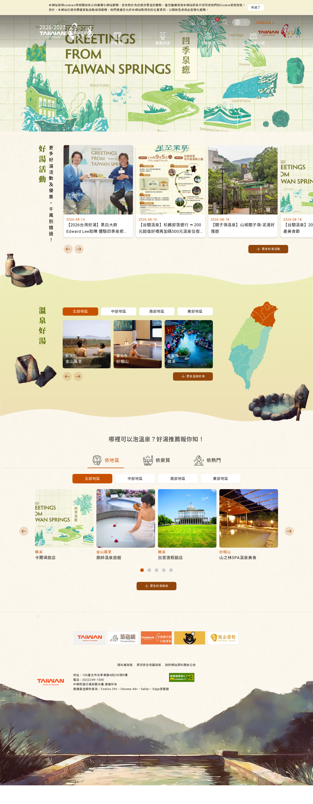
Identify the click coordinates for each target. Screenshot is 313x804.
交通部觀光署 (50, 682)
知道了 (255, 7)
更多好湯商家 (159, 586)
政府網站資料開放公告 (180, 665)
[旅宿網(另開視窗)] (123, 638)
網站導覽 (203, 22)
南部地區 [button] (177, 478)
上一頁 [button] (68, 249)
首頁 (192, 22)
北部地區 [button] (92, 478)
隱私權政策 (125, 665)
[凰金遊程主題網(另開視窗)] (223, 638)
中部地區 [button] (135, 478)
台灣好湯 (66, 31)
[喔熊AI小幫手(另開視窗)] (189, 638)
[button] (80, 311)
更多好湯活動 (271, 249)
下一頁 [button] (79, 249)
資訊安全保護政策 (149, 665)
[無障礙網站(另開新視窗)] (181, 681)
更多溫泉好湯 (195, 376)
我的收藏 (217, 20)
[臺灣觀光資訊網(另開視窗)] (89, 638)
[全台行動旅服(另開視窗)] (156, 638)
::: (186, 22)
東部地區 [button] (220, 478)
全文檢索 (225, 22)
